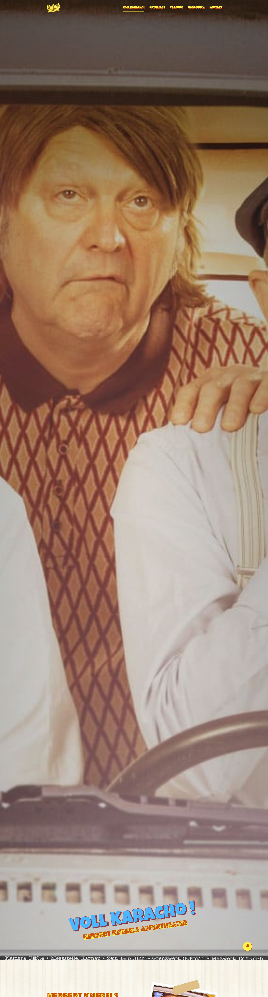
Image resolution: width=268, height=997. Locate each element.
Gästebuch (196, 7)
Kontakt (216, 7)
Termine (176, 7)
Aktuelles (157, 7)
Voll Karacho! (133, 7)
